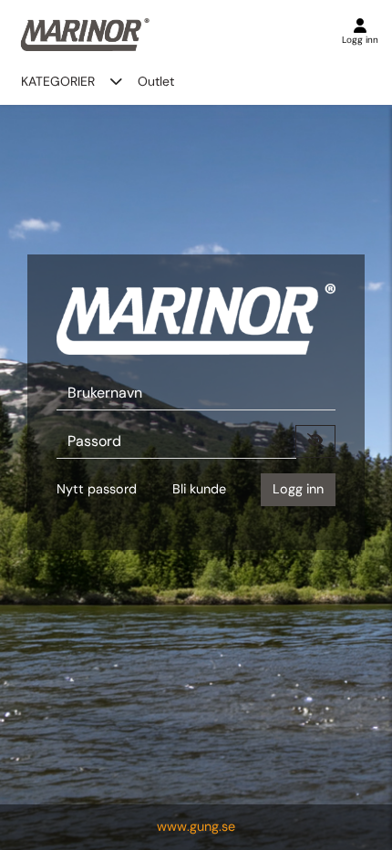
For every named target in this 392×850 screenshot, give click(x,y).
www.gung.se (196, 826)
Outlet (156, 81)
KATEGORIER (58, 81)
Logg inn (298, 489)
